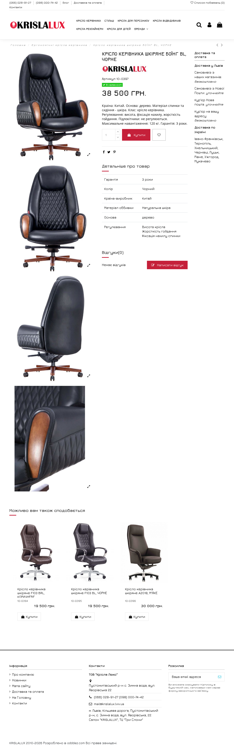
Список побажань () (209, 2)
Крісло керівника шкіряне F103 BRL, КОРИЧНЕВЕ (31, 593)
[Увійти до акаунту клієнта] (209, 25)
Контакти (15, 7)
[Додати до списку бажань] (159, 135)
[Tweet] (108, 152)
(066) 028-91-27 (20, 2)
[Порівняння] (90, 581)
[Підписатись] (219, 676)
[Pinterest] (114, 152)
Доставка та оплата (88, 2)
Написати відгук (169, 265)
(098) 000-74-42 (47, 2)
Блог (66, 2)
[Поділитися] (104, 152)
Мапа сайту (21, 686)
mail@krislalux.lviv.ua (109, 704)
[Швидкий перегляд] (39, 581)
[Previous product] (218, 45)
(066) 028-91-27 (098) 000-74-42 (119, 697)
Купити (139, 135)
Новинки (19, 680)
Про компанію (23, 674)
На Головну (21, 697)
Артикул (108, 79)
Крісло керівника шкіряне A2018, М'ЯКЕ (141, 591)
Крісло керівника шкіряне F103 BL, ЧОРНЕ (89, 591)
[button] (141, 29)
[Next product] (222, 45)
